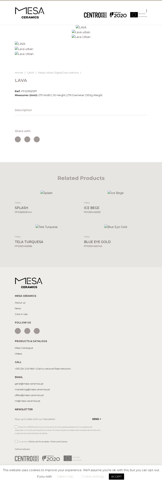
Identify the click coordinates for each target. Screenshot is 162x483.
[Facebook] (27, 331)
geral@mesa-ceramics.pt (29, 384)
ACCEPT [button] (116, 476)
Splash (21, 208)
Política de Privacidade (39, 441)
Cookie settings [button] (92, 476)
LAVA (30, 72)
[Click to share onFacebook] (18, 139)
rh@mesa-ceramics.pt (27, 401)
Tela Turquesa (29, 242)
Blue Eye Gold (97, 242)
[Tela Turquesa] (46, 226)
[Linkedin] (37, 331)
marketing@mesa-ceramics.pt (32, 389)
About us (20, 303)
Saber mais (65, 476)
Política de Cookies (59, 441)
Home (19, 72)
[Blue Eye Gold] (115, 226)
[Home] (29, 12)
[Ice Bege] (115, 192)
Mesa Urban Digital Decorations (58, 72)
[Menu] (146, 10)
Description (23, 110)
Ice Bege (91, 208)
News (18, 308)
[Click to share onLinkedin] (37, 139)
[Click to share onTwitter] (27, 139)
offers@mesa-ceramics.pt (29, 395)
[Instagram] (18, 331)
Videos (18, 354)
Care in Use (21, 314)
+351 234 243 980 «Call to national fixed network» (43, 369)
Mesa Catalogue (24, 348)
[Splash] (46, 192)
